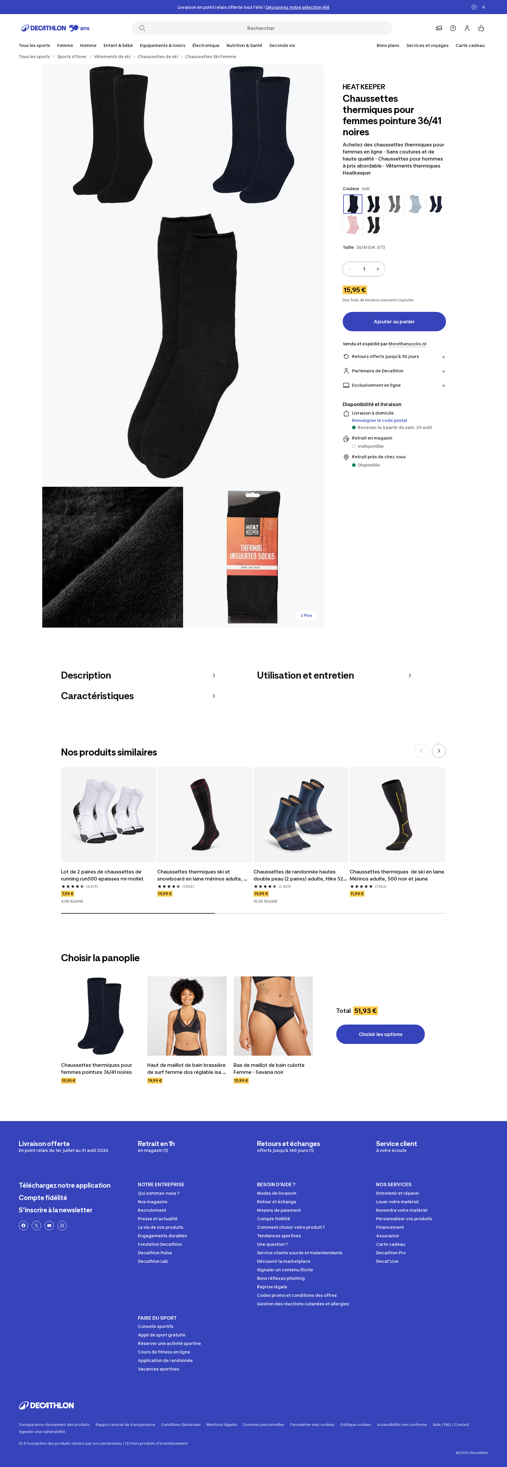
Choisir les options (381, 1034)
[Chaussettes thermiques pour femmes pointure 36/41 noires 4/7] (112, 557)
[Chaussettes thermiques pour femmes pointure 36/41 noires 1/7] (253, 134)
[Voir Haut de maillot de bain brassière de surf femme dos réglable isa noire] (187, 1016)
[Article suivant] (439, 751)
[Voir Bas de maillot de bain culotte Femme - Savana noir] (273, 1016)
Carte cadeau (470, 45)
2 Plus (306, 615)
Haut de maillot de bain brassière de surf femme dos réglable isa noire (187, 1069)
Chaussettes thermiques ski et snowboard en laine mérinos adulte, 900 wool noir (200, 875)
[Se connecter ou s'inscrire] (467, 28)
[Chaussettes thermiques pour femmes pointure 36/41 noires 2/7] (112, 134)
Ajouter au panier (394, 322)
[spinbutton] (364, 269)
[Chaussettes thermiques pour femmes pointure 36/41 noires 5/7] (253, 557)
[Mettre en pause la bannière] (474, 7)
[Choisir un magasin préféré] (439, 28)
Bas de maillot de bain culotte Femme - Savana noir (270, 1068)
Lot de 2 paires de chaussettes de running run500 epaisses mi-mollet (102, 875)
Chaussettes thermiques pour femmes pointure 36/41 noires (97, 1068)
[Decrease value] (350, 269)
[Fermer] (483, 7)
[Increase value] (378, 269)
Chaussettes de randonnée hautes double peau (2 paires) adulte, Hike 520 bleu (301, 875)
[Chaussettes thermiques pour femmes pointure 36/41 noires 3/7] (183, 346)
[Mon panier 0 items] (481, 28)
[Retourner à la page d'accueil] (55, 28)
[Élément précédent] (421, 751)
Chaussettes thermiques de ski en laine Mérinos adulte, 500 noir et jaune (397, 875)
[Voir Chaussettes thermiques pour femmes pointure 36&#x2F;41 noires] (100, 1016)
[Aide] (453, 28)
